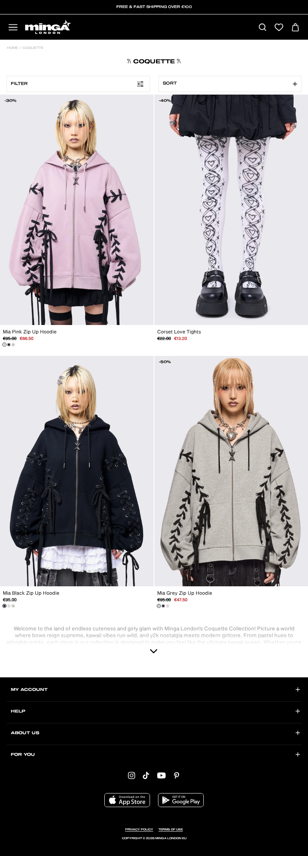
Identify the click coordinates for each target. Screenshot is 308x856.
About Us (25, 733)
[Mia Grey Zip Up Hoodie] (13, 344)
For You (23, 755)
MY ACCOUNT (29, 690)
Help (18, 711)
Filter (19, 84)
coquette (32, 48)
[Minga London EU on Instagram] (131, 775)
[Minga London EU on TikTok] (146, 775)
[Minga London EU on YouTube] (161, 775)
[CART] (295, 28)
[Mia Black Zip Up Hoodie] (8, 344)
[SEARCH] (262, 28)
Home (12, 48)
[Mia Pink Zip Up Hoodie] (4, 344)
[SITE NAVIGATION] (13, 28)
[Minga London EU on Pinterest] (176, 775)
